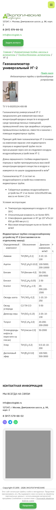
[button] (13, 42)
